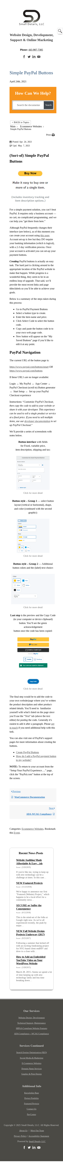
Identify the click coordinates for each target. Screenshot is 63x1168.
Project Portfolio (31, 1098)
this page (44, 235)
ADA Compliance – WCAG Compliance (31, 1033)
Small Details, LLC (37, 1141)
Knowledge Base (31, 1093)
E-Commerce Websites (31, 1063)
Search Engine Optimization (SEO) (31, 1052)
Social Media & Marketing (31, 1058)
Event (17, 832)
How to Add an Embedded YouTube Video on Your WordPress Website (30, 960)
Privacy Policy (20, 1136)
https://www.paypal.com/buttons (26, 370)
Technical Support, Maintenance (31, 1023)
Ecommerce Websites (32, 828)
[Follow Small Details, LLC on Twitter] (29, 58)
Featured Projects (31, 1103)
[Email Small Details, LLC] (38, 58)
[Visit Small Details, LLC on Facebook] (24, 58)
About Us (23, 1130)
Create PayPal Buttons (27, 752)
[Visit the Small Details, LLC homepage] (31, 25)
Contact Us (31, 1109)
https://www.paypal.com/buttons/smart (29, 366)
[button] (50, 135)
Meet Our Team (37, 1130)
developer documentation (37, 421)
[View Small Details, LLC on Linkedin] (34, 58)
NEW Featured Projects (29, 883)
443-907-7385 (35, 49)
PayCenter (31, 1114)
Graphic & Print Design (31, 1074)
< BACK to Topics (20, 122)
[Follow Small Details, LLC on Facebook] (24, 1149)
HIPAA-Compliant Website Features (31, 1028)
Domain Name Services (31, 1068)
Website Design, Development (31, 1017)
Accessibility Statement (38, 1136)
